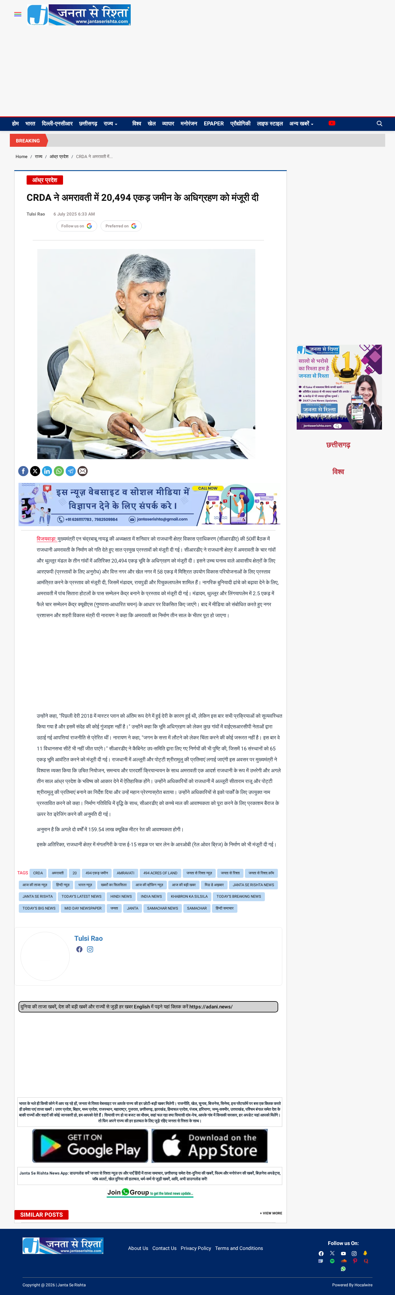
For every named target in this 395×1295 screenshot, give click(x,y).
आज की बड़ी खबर (184, 885)
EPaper (214, 123)
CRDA (38, 873)
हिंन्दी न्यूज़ (62, 885)
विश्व (136, 123)
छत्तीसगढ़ (88, 123)
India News (151, 896)
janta (132, 908)
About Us (138, 1248)
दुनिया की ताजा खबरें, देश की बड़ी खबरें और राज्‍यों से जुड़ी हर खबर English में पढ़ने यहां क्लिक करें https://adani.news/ (127, 1007)
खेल (152, 123)
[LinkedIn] (47, 469)
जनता (114, 908)
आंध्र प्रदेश (59, 156)
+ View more (271, 1213)
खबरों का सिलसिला (114, 885)
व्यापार (168, 123)
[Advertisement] (197, 73)
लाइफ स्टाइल (270, 123)
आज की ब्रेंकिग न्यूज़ (149, 885)
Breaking (28, 141)
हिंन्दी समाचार (225, 908)
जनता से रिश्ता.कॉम (261, 873)
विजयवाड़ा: (47, 539)
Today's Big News (39, 908)
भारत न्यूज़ (85, 885)
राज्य (108, 123)
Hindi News (121, 896)
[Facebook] (23, 469)
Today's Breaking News (239, 896)
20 (75, 873)
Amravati (125, 873)
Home (21, 156)
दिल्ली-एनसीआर (57, 123)
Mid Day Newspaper (82, 908)
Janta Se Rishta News (253, 885)
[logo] (79, 14)
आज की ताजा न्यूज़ (35, 885)
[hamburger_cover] (17, 14)
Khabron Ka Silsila (189, 896)
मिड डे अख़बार (214, 885)
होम (15, 123)
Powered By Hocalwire (352, 1285)
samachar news (162, 908)
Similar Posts (41, 1214)
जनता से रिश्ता (230, 873)
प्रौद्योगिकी (240, 123)
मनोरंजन (189, 123)
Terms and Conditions (239, 1248)
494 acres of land (160, 873)
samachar (197, 908)
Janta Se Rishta (38, 896)
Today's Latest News (81, 896)
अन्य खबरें (299, 123)
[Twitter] (35, 469)
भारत (30, 123)
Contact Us (164, 1248)
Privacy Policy (196, 1248)
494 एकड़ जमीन (97, 873)
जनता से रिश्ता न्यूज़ (199, 873)
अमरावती (58, 873)
